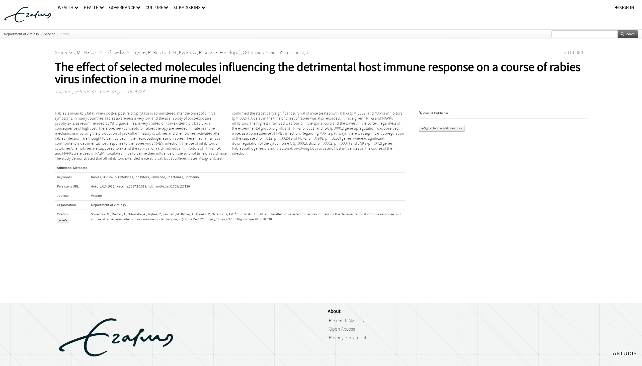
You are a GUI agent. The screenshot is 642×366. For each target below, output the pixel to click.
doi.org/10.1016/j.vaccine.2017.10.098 (118, 187)
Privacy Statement (347, 338)
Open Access (342, 329)
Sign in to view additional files (443, 128)
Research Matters (346, 321)
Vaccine (49, 34)
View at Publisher (435, 113)
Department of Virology (21, 34)
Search (629, 34)
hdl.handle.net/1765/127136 (169, 187)
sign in (626, 7)
